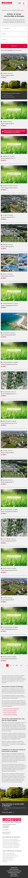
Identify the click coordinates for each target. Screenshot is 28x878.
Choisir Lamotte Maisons (8, 858)
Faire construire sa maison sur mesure (10, 855)
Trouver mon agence (7, 812)
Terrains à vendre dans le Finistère (10, 710)
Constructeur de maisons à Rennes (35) (11, 843)
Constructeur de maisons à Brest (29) (10, 842)
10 (16, 665)
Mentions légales (14, 869)
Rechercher (14, 46)
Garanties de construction (8, 860)
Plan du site (14, 867)
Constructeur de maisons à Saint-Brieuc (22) (12, 840)
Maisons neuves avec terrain (8, 853)
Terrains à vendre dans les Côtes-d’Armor (11, 708)
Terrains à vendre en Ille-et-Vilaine (10, 712)
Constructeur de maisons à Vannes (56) (11, 846)
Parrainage (5, 861)
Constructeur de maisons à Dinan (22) (10, 839)
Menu (23, 4)
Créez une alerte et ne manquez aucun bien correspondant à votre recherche (14, 131)
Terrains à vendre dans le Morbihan (10, 714)
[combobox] (14, 29)
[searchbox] (7, 28)
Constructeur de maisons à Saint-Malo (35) (11, 844)
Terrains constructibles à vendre (9, 854)
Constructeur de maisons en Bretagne (9, 10)
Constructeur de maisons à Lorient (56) (11, 847)
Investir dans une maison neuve (9, 857)
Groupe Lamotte (14, 875)
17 (21, 665)
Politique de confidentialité (14, 871)
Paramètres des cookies (14, 872)
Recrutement (14, 874)
